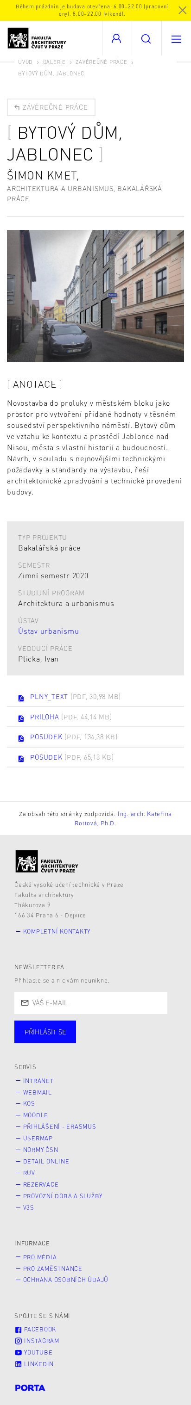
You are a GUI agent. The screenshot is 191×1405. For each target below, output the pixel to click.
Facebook (39, 1329)
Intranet (38, 1080)
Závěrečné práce (101, 61)
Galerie (54, 61)
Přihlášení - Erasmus (59, 1126)
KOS (29, 1103)
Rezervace (41, 1184)
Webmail (37, 1092)
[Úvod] (47, 861)
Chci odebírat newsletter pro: (73, 1027)
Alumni (164, 1041)
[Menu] (176, 38)
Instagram (40, 1340)
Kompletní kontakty (57, 931)
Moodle (36, 1115)
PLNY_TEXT (75, 696)
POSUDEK (73, 736)
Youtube (37, 1352)
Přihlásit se (45, 1031)
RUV (29, 1172)
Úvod (25, 61)
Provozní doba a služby (63, 1196)
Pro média (40, 1257)
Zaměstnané (105, 1041)
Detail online (46, 1161)
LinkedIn (38, 1364)
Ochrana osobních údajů (66, 1279)
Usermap (38, 1138)
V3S (28, 1207)
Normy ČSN (40, 1149)
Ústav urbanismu (48, 631)
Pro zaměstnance (53, 1268)
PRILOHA (71, 716)
